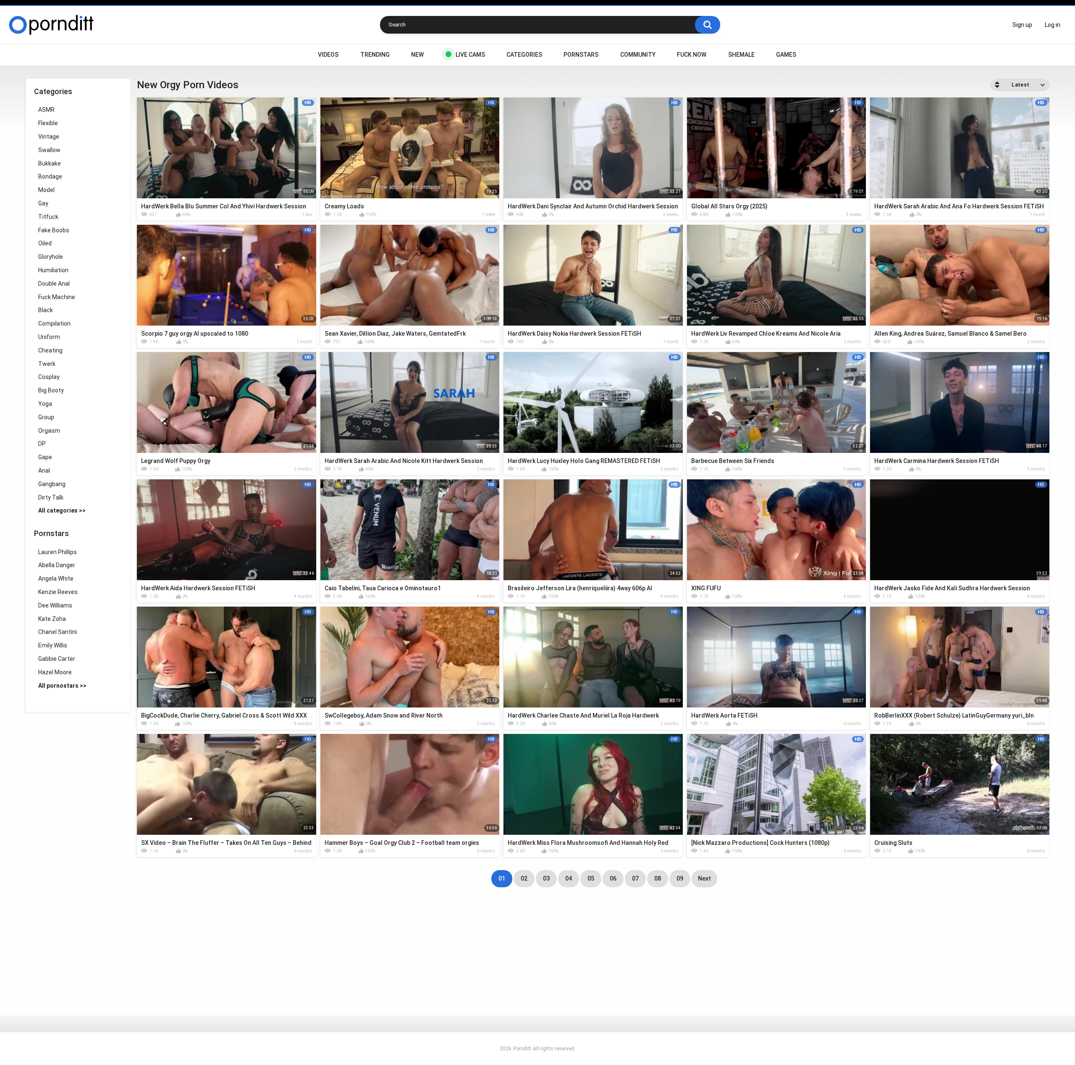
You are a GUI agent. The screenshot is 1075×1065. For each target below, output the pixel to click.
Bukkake (49, 163)
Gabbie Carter (56, 658)
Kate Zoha (52, 618)
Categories (524, 54)
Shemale (741, 54)
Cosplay (49, 376)
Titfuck (48, 216)
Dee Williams (55, 605)
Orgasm (49, 430)
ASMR (46, 109)
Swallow (49, 150)
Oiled (45, 243)
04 (568, 878)
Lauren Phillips (57, 552)
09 (679, 878)
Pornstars (581, 54)
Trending (375, 54)
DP (42, 443)
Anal (44, 470)
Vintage (48, 136)
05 (590, 878)
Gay (43, 203)
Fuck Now (691, 54)
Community (637, 54)
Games (786, 54)
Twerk (46, 363)
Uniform (49, 337)
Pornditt (522, 1049)
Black (45, 310)
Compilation (54, 323)
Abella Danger (56, 565)
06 (613, 878)
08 (657, 878)
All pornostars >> (62, 685)
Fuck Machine (56, 297)
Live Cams (470, 54)
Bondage (50, 176)
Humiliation (53, 270)
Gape (45, 457)
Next (704, 878)
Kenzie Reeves (58, 592)
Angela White (55, 578)
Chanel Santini (57, 631)
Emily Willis (52, 645)
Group (46, 417)
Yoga (45, 403)
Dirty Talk (50, 497)
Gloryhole (50, 256)
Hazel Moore (55, 672)
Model (46, 190)
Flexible (48, 123)
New (417, 54)
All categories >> (62, 510)
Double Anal (54, 283)
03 (546, 878)
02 (524, 878)
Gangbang (52, 484)
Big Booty (51, 390)
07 (635, 878)
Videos (328, 54)
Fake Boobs (53, 230)
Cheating (50, 350)
